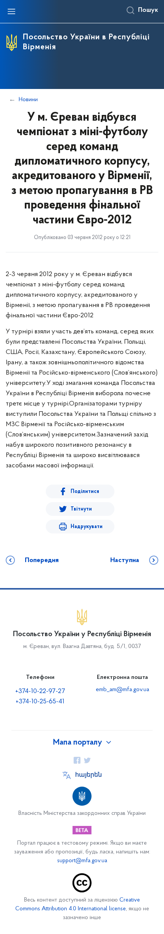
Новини (28, 100)
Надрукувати (87, 527)
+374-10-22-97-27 (40, 691)
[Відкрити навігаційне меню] (11, 11)
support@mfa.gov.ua (82, 861)
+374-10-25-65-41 (40, 701)
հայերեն (88, 775)
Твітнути (81, 509)
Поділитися (85, 491)
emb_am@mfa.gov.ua (122, 690)
